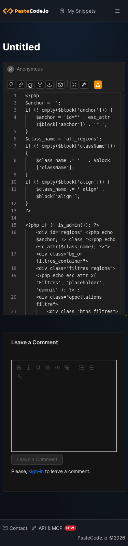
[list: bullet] (91, 367)
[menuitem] (28, 11)
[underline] (38, 367)
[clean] (19, 376)
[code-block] (57, 367)
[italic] (28, 367)
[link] (67, 367)
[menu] (64, 11)
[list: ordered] (81, 367)
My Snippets (82, 11)
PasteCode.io (92, 538)
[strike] (48, 367)
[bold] (19, 367)
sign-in (36, 471)
